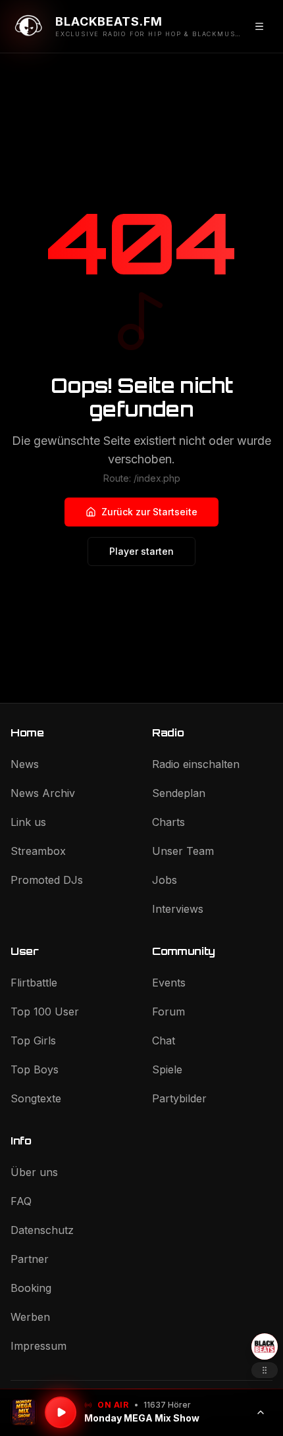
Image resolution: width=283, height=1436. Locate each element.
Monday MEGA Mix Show (141, 1417)
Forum (168, 1011)
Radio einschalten (196, 764)
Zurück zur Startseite (149, 511)
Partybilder (179, 1098)
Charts (168, 822)
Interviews (177, 908)
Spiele (167, 1069)
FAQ (21, 1201)
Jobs (164, 879)
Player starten (141, 551)
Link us (28, 822)
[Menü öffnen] (259, 26)
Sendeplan (178, 793)
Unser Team (183, 851)
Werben (30, 1316)
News (25, 764)
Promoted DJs (47, 879)
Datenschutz (42, 1230)
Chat (163, 1040)
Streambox (38, 851)
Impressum (38, 1345)
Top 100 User (45, 1011)
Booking (31, 1288)
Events (169, 982)
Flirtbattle (34, 982)
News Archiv (43, 793)
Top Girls (33, 1040)
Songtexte (36, 1098)
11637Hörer (167, 1405)
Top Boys (35, 1069)
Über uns (34, 1172)
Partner (30, 1259)
